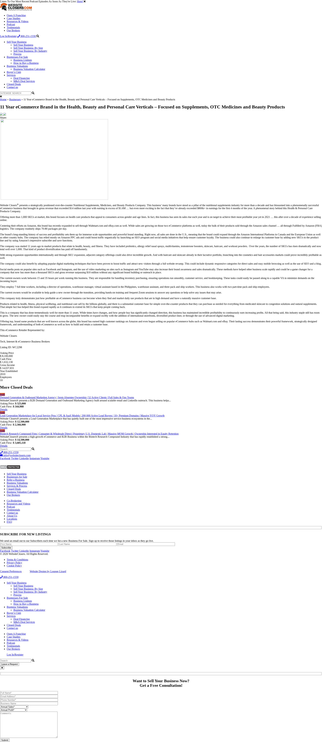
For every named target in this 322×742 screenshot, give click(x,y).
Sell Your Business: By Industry (30, 51)
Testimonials (13, 27)
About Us (12, 515)
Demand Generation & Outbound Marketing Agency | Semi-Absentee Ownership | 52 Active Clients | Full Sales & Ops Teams (67, 397)
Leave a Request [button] (9, 664)
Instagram (35, 458)
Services (11, 75)
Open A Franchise (16, 15)
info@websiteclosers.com (17, 455)
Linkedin (24, 458)
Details (3, 409)
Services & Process (17, 485)
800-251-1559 (28, 36)
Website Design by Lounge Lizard (48, 571)
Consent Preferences (11, 571)
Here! (80, 1)
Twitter (15, 458)
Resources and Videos (18, 503)
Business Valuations (17, 66)
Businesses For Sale (17, 57)
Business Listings (22, 60)
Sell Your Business (16, 41)
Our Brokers (13, 30)
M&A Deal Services (24, 81)
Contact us (12, 87)
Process (17, 54)
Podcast (11, 24)
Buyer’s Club (14, 72)
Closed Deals (14, 84)
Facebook (5, 458)
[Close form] (2, 667)
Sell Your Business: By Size (28, 48)
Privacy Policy (14, 562)
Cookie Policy (14, 565)
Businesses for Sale (17, 476)
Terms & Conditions (17, 559)
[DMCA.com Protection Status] (10, 468)
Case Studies (13, 18)
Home (3, 99)
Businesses (15, 99)
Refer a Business (15, 479)
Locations (12, 518)
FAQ (9, 521)
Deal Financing (21, 78)
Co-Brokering (14, 500)
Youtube (44, 458)
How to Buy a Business (26, 63)
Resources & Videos (17, 21)
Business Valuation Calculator (29, 69)
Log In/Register (8, 36)
